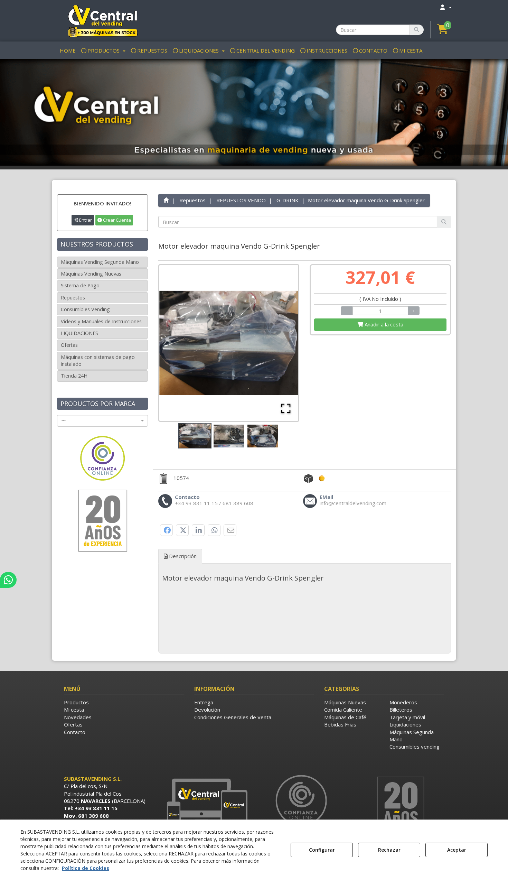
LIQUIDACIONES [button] (79, 333)
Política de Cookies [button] (85, 868)
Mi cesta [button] (74, 709)
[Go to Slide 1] (194, 435)
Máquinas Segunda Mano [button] (411, 736)
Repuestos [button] (73, 297)
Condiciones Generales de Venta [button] (232, 717)
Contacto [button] (74, 732)
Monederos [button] (403, 702)
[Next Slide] (283, 343)
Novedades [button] (78, 717)
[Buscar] (417, 30)
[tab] (305, 578)
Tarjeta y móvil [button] (407, 717)
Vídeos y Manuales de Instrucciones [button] (101, 321)
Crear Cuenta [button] (116, 220)
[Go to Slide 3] (262, 436)
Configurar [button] (322, 849)
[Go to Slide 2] (228, 436)
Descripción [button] (182, 556)
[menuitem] (445, 7)
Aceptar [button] (456, 849)
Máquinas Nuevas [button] (345, 702)
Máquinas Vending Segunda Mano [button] (100, 262)
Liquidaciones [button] (405, 724)
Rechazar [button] (389, 849)
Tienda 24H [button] (74, 375)
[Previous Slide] (174, 343)
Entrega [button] (203, 702)
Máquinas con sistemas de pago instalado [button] (98, 360)
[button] (102, 21)
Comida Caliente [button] (343, 709)
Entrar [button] (85, 220)
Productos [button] (76, 702)
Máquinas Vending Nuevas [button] (91, 273)
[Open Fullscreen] (285, 408)
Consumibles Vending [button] (85, 309)
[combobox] (102, 421)
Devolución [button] (207, 709)
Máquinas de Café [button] (345, 717)
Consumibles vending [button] (414, 746)
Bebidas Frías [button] (340, 724)
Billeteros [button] (400, 709)
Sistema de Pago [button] (80, 285)
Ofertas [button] (69, 345)
